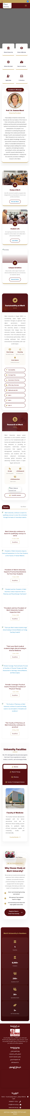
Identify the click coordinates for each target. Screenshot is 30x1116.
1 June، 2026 (15, 691)
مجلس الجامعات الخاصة (15, 1057)
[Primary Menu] (26, 5)
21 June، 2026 (15, 538)
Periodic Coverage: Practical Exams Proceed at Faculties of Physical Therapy (15, 686)
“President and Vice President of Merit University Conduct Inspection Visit (15, 610)
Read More (15, 542)
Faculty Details (14, 837)
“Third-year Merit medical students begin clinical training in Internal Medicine (15, 648)
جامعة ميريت (13, 1112)
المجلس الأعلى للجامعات (15, 1054)
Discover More (15, 202)
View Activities (15, 279)
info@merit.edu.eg (14, 1104)
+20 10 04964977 (13, 1101)
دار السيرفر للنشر (15, 1062)
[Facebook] (28, 1)
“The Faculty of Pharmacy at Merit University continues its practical (15, 724)
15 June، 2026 (15, 615)
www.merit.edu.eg (13, 1107)
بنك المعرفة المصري (15, 1059)
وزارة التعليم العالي (15, 1051)
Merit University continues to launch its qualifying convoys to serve (15, 533)
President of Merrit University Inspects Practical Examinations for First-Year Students (15, 571)
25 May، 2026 (15, 730)
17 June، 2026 (15, 576)
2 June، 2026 (15, 653)
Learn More (15, 240)
